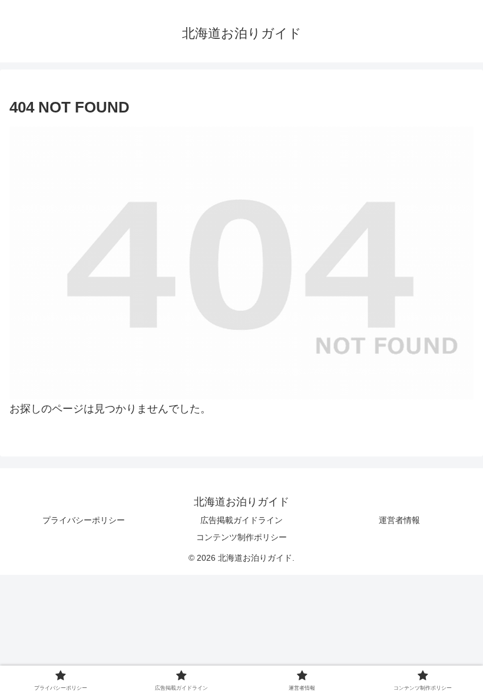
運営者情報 (399, 520)
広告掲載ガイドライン (241, 520)
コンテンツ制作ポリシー (241, 537)
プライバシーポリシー (83, 520)
